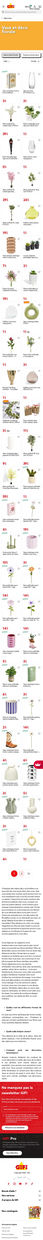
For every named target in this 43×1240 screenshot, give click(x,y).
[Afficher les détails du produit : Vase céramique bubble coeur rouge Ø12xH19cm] (11, 641)
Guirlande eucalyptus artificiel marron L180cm (11, 421)
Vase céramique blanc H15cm (31, 322)
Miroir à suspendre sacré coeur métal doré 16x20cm (31, 850)
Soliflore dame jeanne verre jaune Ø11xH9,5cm (30, 224)
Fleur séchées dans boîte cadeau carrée (30, 421)
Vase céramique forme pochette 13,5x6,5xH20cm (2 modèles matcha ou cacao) (31, 685)
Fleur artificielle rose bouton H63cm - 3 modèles (10, 355)
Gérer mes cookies (29, 1228)
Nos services (8, 1195)
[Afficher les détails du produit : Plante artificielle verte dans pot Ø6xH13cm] (31, 113)
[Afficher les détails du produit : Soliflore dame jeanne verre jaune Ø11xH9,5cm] (31, 212)
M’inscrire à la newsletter (15, 1128)
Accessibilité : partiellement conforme (28, 1233)
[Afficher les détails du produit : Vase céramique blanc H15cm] (31, 311)
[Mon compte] (35, 6)
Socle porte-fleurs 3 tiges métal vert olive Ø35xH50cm (10, 553)
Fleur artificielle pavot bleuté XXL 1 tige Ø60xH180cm (10, 586)
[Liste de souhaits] (18, 74)
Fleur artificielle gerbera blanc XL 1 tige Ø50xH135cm (31, 718)
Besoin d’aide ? (9, 1191)
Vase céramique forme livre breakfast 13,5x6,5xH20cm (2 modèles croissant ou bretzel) (11, 92)
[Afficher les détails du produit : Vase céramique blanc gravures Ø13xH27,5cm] (11, 443)
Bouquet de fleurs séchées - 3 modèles (10, 388)
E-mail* (5, 1106)
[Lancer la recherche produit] (3, 12)
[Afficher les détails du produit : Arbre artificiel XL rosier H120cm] (11, 212)
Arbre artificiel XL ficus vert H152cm (31, 454)
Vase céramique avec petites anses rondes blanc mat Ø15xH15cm (11, 784)
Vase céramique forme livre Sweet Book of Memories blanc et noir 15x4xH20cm (11, 850)
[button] (29, 6)
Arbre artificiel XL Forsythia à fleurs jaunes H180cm (11, 487)
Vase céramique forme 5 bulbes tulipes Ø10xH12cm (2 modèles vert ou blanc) (11, 817)
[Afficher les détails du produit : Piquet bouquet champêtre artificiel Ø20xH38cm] (11, 278)
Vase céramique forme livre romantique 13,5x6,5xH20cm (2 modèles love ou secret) (11, 520)
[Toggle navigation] (3, 6)
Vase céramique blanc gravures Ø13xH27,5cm (11, 454)
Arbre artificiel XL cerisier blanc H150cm (10, 125)
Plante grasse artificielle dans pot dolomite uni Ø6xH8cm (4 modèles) (31, 487)
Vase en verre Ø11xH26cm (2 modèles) (28, 92)
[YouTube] (20, 1183)
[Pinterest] (26, 1183)
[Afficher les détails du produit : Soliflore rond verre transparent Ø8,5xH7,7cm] (11, 311)
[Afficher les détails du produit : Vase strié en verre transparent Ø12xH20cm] (31, 146)
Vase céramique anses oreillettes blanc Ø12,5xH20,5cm (31, 817)
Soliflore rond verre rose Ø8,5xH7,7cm (31, 388)
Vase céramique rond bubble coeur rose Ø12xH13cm (30, 553)
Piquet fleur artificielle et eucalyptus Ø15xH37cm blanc (31, 355)
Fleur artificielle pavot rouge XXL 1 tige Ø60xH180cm (30, 586)
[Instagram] (14, 1183)
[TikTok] (32, 1183)
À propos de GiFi (10, 1200)
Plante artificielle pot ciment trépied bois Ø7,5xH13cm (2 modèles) (30, 289)
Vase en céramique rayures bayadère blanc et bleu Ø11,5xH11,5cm (11, 718)
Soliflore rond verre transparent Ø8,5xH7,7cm (9, 322)
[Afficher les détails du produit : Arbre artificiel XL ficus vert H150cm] (31, 179)
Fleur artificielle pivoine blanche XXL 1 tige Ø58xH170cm (31, 520)
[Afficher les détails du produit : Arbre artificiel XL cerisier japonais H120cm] (11, 179)
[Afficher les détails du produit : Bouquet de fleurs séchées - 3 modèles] (11, 377)
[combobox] (21, 12)
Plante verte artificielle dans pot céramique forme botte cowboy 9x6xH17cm (31, 652)
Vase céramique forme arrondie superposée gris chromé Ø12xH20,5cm (31, 784)
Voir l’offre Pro (12, 1153)
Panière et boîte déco (31, 55)
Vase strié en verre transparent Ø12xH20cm (30, 158)
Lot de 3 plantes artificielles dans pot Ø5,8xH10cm (30, 256)
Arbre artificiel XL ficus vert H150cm (31, 191)
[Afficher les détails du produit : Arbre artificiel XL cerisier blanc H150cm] (11, 113)
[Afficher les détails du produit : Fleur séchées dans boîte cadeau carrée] (31, 410)
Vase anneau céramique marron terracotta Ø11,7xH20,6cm (11, 256)
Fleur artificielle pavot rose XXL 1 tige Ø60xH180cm (10, 619)
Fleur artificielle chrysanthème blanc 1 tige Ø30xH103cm (31, 751)
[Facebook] (8, 1183)
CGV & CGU (6, 1231)
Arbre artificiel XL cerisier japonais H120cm (9, 191)
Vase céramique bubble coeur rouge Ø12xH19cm (11, 652)
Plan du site (6, 1228)
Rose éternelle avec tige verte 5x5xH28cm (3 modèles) (11, 158)
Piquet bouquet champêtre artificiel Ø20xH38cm (9, 289)
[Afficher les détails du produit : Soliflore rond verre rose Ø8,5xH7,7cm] (31, 377)
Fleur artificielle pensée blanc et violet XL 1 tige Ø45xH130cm (31, 619)
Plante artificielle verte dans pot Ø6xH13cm (31, 125)
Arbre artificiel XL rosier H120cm (11, 224)
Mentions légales (8, 1234)
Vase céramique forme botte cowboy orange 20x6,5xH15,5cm (11, 751)
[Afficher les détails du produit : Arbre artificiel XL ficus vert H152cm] (31, 443)
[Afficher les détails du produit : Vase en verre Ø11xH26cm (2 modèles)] (31, 80)
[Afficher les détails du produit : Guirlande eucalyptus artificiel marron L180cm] (11, 410)
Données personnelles (10, 1238)
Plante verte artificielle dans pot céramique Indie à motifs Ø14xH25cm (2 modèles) (11, 685)
